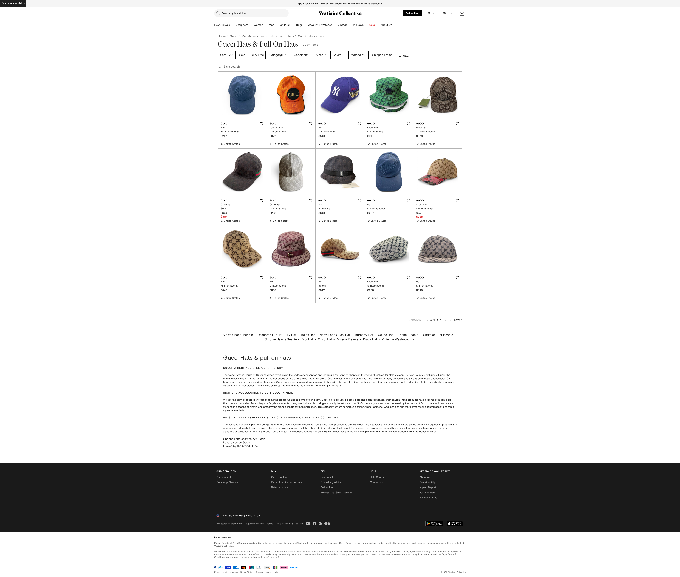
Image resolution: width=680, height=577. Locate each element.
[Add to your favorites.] (262, 124)
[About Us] (394, 25)
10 (449, 320)
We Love (358, 25)
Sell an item (412, 13)
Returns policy (279, 487)
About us (425, 477)
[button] (462, 13)
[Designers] (251, 25)
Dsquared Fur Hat (270, 335)
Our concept (223, 477)
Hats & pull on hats (281, 36)
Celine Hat (385, 335)
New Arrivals (222, 25)
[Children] (293, 25)
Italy (276, 572)
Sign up (448, 13)
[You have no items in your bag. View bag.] (462, 13)
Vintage (342, 25)
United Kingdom (230, 572)
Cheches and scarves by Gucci (243, 439)
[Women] (266, 25)
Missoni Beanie (347, 339)
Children (285, 25)
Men (271, 25)
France (217, 572)
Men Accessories (253, 36)
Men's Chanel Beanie (238, 335)
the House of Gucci (416, 403)
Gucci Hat (325, 339)
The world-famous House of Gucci (243, 375)
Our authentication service (286, 482)
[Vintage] (350, 25)
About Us (386, 25)
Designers (242, 25)
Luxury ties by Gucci (236, 442)
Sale (372, 25)
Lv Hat (291, 335)
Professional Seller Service (336, 492)
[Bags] (305, 25)
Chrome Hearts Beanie (281, 339)
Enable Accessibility (13, 3)
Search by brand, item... (235, 13)
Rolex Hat (308, 335)
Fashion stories (428, 498)
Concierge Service (227, 482)
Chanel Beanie (408, 335)
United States (246, 572)
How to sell (327, 477)
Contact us (376, 482)
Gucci (233, 36)
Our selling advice (331, 482)
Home (222, 36)
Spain (269, 572)
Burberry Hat (364, 335)
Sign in (432, 13)
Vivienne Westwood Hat (399, 339)
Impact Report (428, 487)
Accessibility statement (229, 523)
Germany (259, 572)
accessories (250, 400)
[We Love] (366, 25)
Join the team (427, 492)
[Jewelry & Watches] (334, 25)
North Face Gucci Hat (334, 335)
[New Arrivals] (232, 25)
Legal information (254, 523)
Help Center (377, 477)
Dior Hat (307, 339)
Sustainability (427, 482)
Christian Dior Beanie (438, 335)
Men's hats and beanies (252, 428)
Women (258, 25)
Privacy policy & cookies (289, 523)
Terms (270, 523)
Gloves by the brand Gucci (240, 446)
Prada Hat (370, 339)
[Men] (277, 25)
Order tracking (279, 477)
